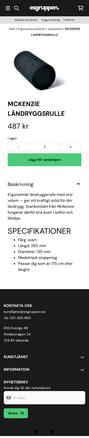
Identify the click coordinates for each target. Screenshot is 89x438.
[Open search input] (16, 8)
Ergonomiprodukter (32, 29)
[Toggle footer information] (83, 357)
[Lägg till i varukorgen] (44, 159)
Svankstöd (55, 29)
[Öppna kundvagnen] (81, 8)
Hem (12, 29)
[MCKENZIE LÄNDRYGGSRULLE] (44, 67)
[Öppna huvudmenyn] (8, 8)
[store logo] (44, 8)
